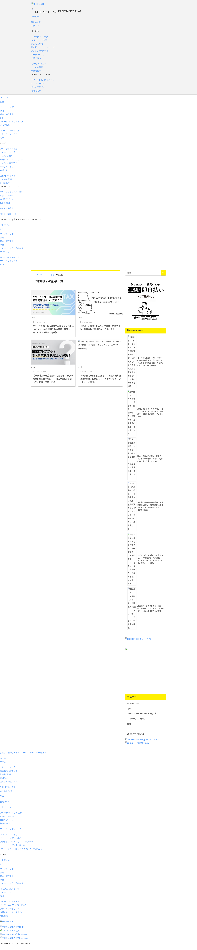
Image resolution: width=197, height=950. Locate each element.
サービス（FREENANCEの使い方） (142, 713)
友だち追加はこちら (140, 743)
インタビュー (6, 98)
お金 (2, 102)
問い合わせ (36, 22)
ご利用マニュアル (39, 64)
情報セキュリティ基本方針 (11, 912)
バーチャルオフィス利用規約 (13, 905)
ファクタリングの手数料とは (12, 845)
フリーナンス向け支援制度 (11, 883)
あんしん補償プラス (40, 51)
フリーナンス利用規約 (9, 901)
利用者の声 (36, 71)
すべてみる (5, 125)
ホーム (3, 758)
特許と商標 (36, 91)
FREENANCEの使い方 (9, 131)
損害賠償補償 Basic (8, 771)
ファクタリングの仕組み (10, 838)
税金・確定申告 (7, 114)
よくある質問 (37, 67)
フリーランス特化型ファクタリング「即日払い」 (21, 849)
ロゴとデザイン (38, 87)
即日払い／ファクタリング (42, 47)
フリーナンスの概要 (40, 37)
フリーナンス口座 (39, 40)
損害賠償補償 (6, 774)
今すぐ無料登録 (7, 208)
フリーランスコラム (8, 134)
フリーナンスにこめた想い (42, 80)
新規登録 (35, 17)
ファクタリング (7, 107)
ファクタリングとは (8, 834)
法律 (2, 138)
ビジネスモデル (38, 83)
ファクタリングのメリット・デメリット (17, 842)
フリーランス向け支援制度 (11, 122)
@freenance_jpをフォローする (146, 739)
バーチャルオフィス (40, 55)
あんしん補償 (37, 44)
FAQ (2, 796)
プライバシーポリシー (9, 909)
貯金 (2, 118)
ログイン (35, 26)
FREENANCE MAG (69, 11)
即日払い (4, 778)
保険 (2, 111)
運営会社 (4, 916)
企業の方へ (36, 58)
